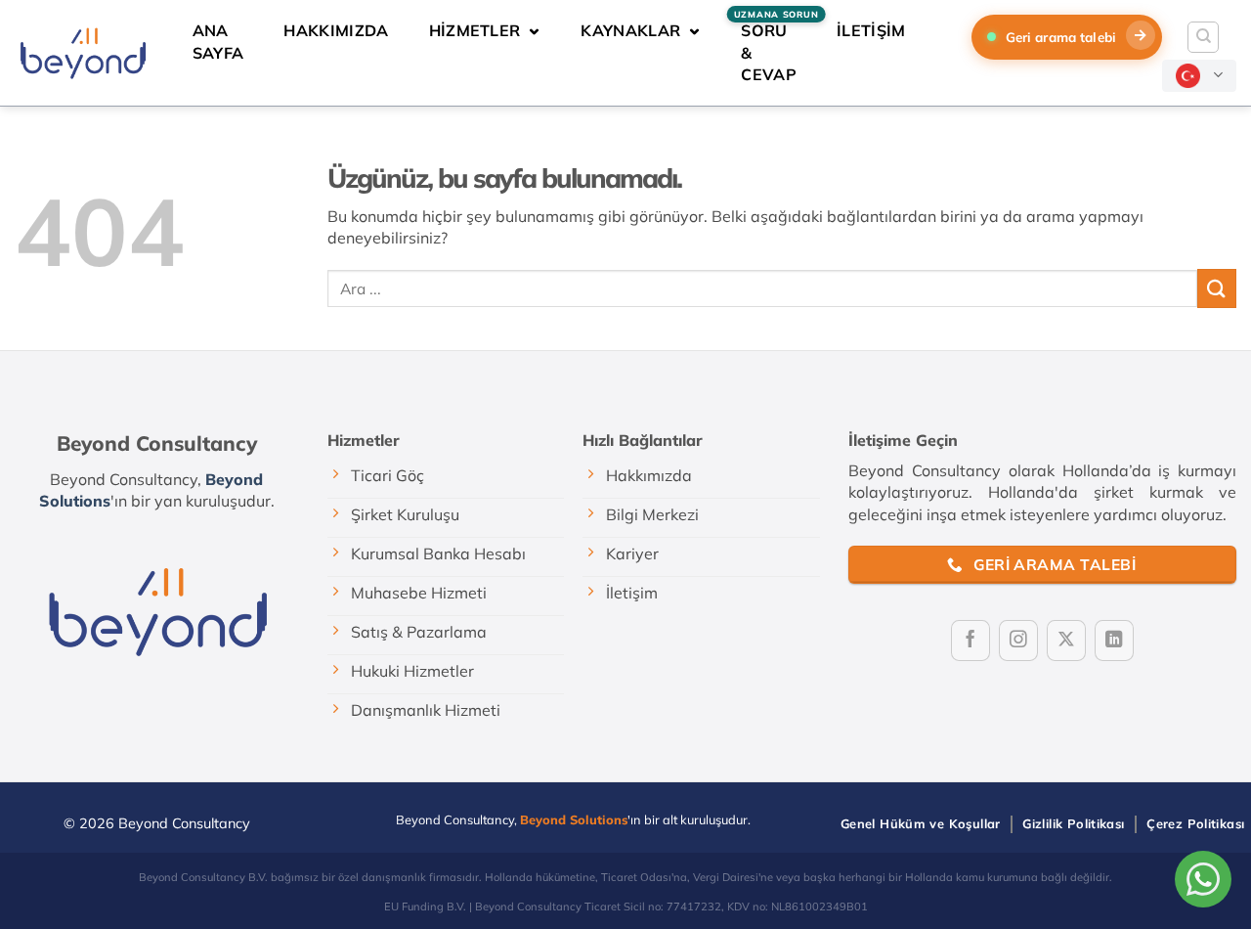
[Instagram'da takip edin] (1018, 640)
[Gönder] (1216, 288)
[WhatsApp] (1203, 879)
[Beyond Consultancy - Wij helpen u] (82, 52)
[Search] (1203, 37)
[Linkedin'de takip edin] (1114, 640)
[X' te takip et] (1066, 640)
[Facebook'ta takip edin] (970, 640)
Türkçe (1199, 76)
